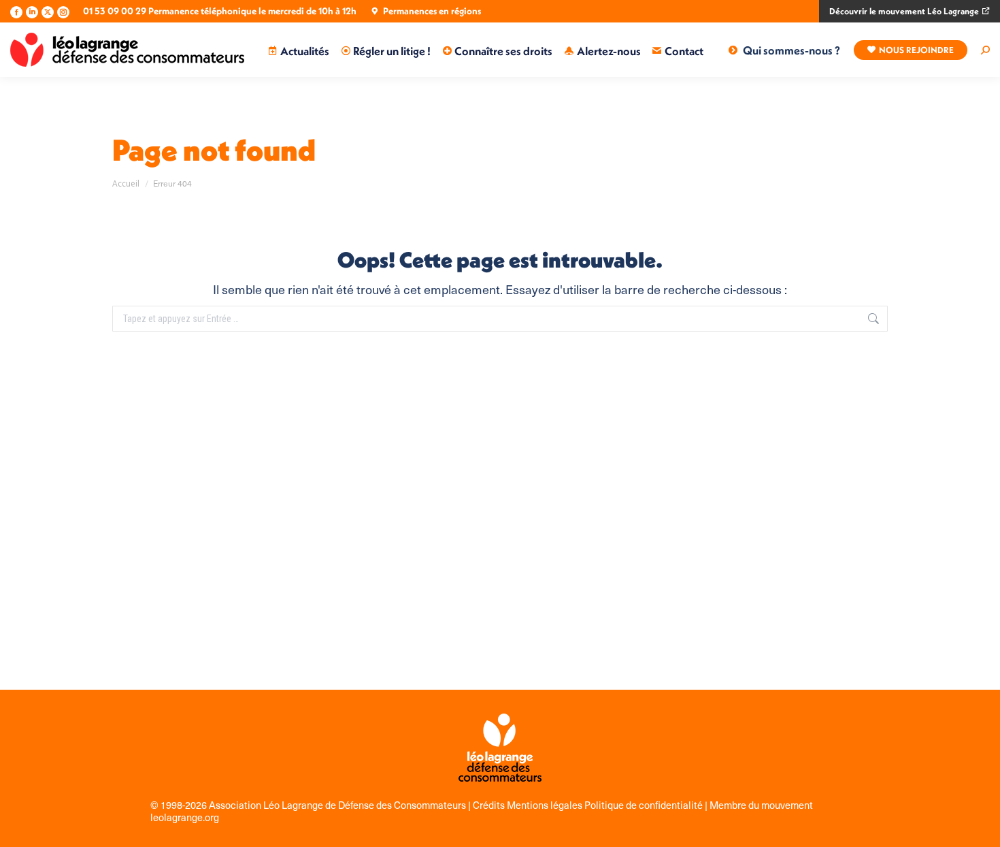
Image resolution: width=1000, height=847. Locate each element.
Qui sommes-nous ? (791, 50)
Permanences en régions (432, 11)
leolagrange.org (184, 817)
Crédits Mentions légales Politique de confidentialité (589, 805)
